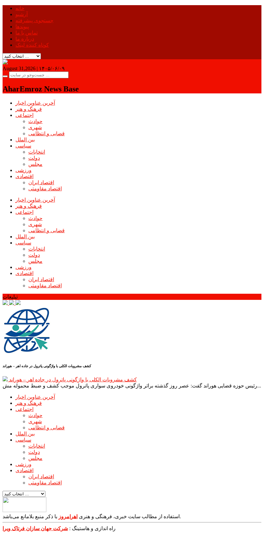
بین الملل (25, 139)
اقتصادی (24, 176)
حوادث (35, 121)
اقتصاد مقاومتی (45, 188)
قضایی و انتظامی (46, 133)
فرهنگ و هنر (28, 109)
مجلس (35, 164)
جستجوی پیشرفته (34, 20)
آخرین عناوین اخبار (35, 103)
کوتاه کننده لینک (32, 45)
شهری (35, 127)
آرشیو (21, 14)
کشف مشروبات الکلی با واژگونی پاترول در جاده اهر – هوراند (73, 379)
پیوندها (22, 26)
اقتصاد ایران (41, 182)
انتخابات (36, 152)
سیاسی (23, 145)
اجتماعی (24, 115)
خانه (19, 8)
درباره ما (24, 39)
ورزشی (23, 170)
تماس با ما (26, 32)
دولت (34, 158)
